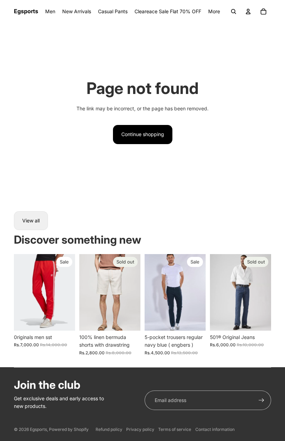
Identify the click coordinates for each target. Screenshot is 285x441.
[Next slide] (135, 292)
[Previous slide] (84, 292)
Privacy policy (140, 429)
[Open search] (233, 11)
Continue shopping (142, 134)
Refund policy (109, 429)
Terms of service (174, 429)
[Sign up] (261, 400)
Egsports (38, 429)
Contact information (215, 429)
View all (31, 220)
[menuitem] (214, 11)
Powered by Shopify (69, 429)
